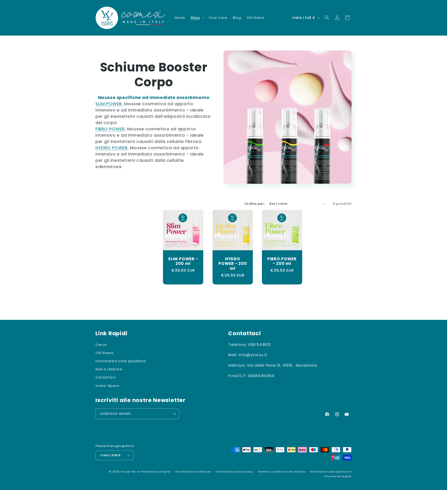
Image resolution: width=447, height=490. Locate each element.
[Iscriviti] (174, 413)
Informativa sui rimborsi (193, 471)
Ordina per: (254, 203)
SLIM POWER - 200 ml (183, 261)
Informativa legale (338, 476)
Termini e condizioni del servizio (281, 471)
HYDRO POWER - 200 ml (232, 264)
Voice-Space (107, 385)
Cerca (101, 344)
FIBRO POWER (110, 129)
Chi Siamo (104, 353)
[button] (197, 18)
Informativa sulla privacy (234, 471)
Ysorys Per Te (130, 471)
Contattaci (105, 377)
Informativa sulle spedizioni (120, 361)
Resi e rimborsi (108, 369)
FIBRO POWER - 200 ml (282, 261)
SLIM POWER (108, 104)
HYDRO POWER (111, 148)
